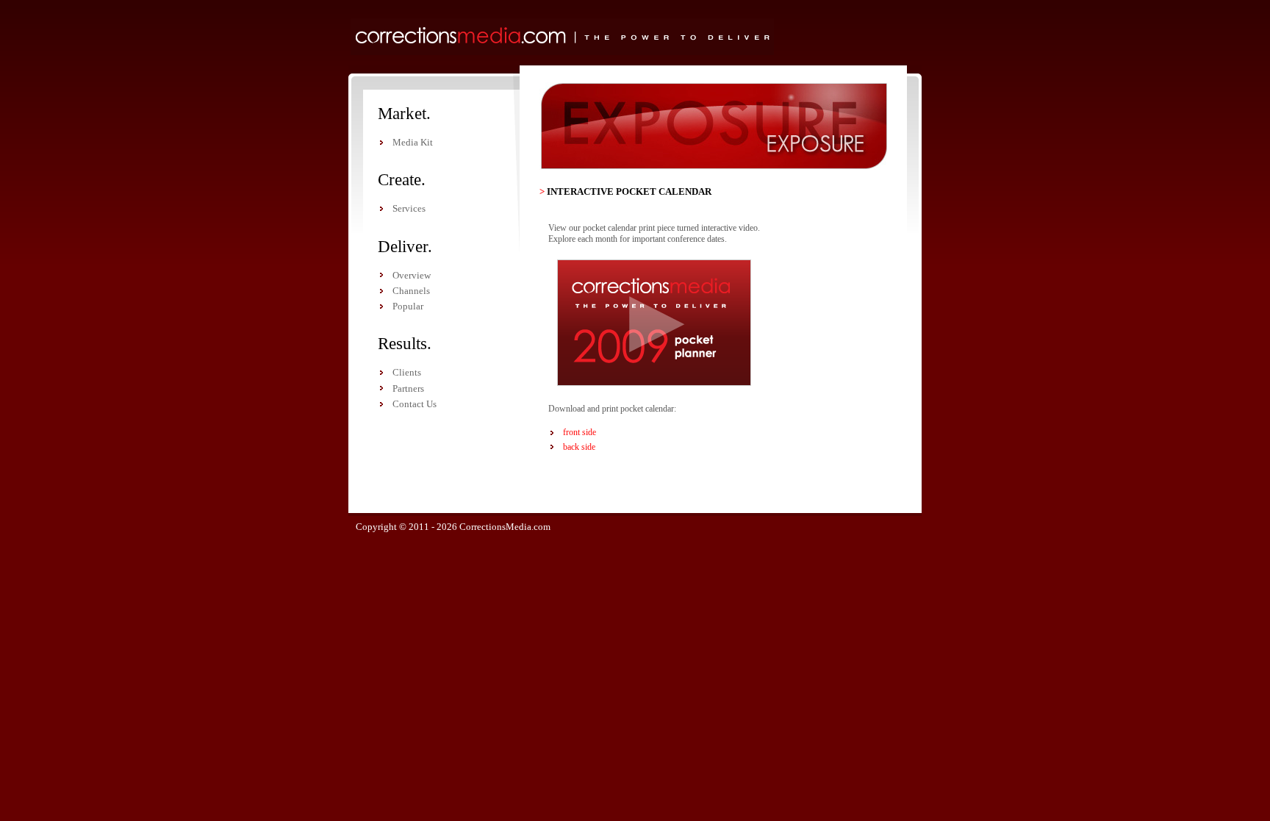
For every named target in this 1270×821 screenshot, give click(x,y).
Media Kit (412, 142)
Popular (407, 306)
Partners (408, 388)
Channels (411, 290)
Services (409, 208)
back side (579, 447)
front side (579, 432)
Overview (411, 275)
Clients (406, 372)
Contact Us (414, 403)
